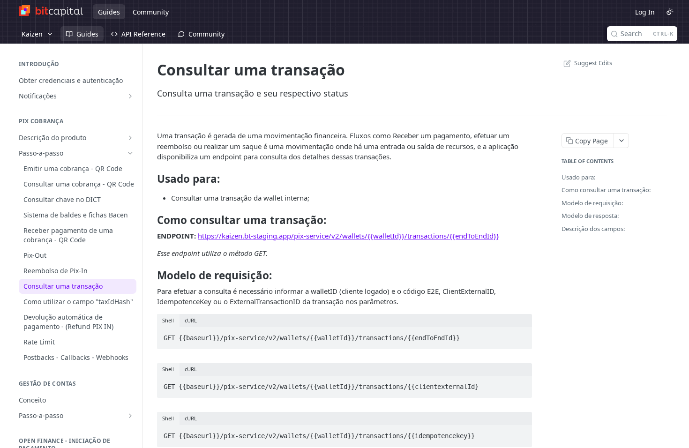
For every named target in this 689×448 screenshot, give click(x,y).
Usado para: (578, 177)
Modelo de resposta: (590, 215)
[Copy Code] (520, 335)
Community (151, 11)
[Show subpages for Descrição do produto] (130, 138)
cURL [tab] (191, 320)
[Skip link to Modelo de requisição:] (151, 275)
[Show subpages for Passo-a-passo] (130, 415)
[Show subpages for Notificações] (130, 96)
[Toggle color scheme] (669, 11)
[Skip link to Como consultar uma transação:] (151, 220)
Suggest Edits (593, 63)
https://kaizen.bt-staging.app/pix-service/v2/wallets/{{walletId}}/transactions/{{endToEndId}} (348, 235)
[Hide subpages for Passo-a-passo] (130, 153)
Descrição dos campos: (593, 228)
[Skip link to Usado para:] (151, 179)
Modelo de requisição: (592, 203)
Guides (109, 11)
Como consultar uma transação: (606, 190)
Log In (645, 11)
